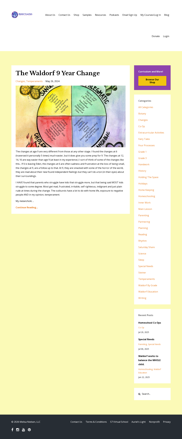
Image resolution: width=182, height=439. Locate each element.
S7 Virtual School (119, 421)
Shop (76, 14)
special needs (145, 266)
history (142, 170)
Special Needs (146, 339)
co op (141, 126)
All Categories (145, 107)
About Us (50, 14)
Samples (87, 14)
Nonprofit (154, 421)
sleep (141, 259)
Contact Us (64, 14)
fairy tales (144, 139)
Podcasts (114, 14)
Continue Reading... (27, 207)
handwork (143, 164)
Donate (156, 36)
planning (143, 228)
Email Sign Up (129, 14)
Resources (100, 14)
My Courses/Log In (150, 14)
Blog (166, 14)
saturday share (146, 247)
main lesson (145, 209)
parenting (143, 215)
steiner (142, 272)
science (142, 253)
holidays (142, 183)
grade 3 (142, 158)
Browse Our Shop (152, 81)
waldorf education (148, 291)
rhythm (142, 240)
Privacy (167, 421)
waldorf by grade (147, 285)
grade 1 (142, 151)
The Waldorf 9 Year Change (58, 73)
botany (142, 113)
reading (142, 234)
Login (166, 36)
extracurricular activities (151, 132)
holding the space (148, 177)
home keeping (146, 190)
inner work (144, 202)
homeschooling (146, 196)
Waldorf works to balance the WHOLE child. (149, 360)
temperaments (34, 81)
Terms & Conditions (96, 421)
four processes (146, 145)
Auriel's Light (139, 421)
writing (142, 298)
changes (20, 81)
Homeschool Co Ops (149, 322)
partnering (144, 221)
